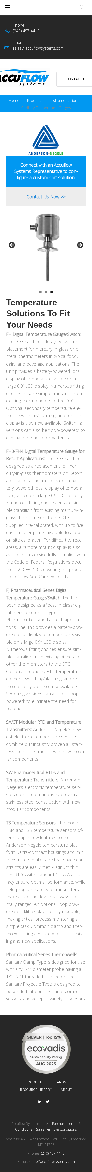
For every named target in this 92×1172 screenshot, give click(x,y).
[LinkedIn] (39, 1102)
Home (14, 100)
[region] (46, 247)
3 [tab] (51, 292)
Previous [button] (12, 245)
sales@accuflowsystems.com (38, 48)
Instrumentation (63, 100)
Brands (59, 1082)
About (66, 1090)
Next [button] (79, 245)
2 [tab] (46, 292)
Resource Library (36, 1090)
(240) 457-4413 (26, 31)
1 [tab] (40, 292)
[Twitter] (47, 1102)
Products (34, 100)
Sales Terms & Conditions (56, 1129)
